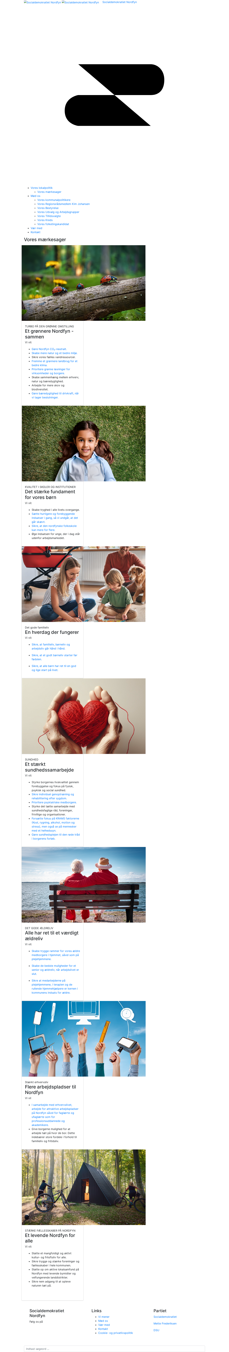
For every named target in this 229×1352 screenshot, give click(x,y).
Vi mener (103, 1316)
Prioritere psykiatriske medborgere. (54, 802)
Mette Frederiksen (165, 1323)
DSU (156, 1330)
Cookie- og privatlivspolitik (115, 1333)
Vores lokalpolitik (42, 187)
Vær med (36, 228)
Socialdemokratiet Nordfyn (119, 2)
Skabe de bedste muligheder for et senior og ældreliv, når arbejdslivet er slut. (55, 969)
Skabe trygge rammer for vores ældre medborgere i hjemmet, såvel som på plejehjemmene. (56, 955)
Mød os (35, 196)
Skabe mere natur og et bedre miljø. (54, 353)
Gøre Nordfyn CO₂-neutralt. (49, 349)
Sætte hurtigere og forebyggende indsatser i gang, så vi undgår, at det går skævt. (55, 518)
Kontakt (35, 232)
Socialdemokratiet (165, 1316)
